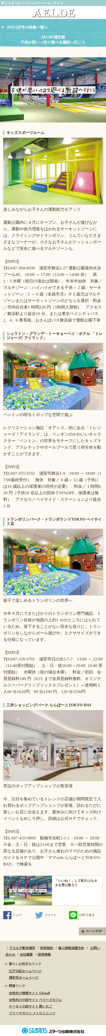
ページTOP (94, 931)
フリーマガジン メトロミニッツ (32, 1013)
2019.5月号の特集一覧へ (27, 27)
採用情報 (44, 954)
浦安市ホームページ (23, 978)
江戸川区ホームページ (25, 971)
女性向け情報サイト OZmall (29, 993)
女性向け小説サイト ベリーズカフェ (35, 1000)
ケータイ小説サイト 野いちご (30, 1006)
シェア (17, 915)
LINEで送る (87, 915)
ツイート (51, 915)
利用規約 (46, 948)
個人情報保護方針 (71, 948)
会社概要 (26, 954)
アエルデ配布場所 (22, 948)
